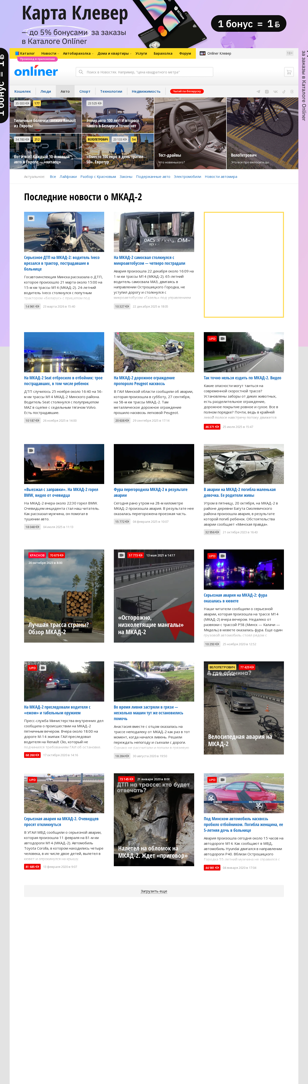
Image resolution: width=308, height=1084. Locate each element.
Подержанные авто (153, 176)
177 (36, 103)
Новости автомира (221, 176)
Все (53, 176)
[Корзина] (289, 72)
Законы (126, 176)
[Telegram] (258, 91)
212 (36, 139)
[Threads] (292, 91)
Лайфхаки (68, 176)
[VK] (275, 91)
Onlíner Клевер (219, 53)
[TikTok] (284, 91)
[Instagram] (267, 91)
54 (133, 139)
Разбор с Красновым (98, 176)
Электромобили (187, 176)
